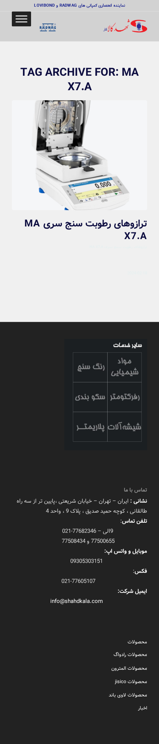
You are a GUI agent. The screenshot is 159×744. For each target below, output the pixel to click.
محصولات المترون (129, 668)
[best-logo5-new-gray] (93, 26)
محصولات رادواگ (130, 655)
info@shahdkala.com (76, 601)
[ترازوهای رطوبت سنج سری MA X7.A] (79, 155)
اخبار (142, 708)
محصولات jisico (131, 682)
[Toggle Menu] (21, 18)
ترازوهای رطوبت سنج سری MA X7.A (85, 230)
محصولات (137, 642)
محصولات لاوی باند (128, 695)
